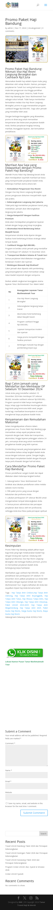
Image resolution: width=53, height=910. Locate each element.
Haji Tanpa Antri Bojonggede (28, 596)
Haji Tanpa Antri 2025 (30, 608)
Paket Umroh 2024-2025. (17, 605)
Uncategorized (34, 28)
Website (8, 792)
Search (43, 833)
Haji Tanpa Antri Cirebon (22, 592)
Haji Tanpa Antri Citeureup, (36, 602)
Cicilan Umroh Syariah (14, 874)
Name (8, 770)
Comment (10, 743)
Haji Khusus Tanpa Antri (32, 599)
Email (8, 781)
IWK (20, 902)
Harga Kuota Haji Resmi (31, 611)
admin (10, 28)
